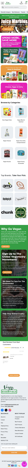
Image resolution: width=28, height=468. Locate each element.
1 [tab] (7, 31)
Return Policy (4, 428)
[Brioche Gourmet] (20, 212)
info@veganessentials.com (11, 404)
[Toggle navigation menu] (2, 3)
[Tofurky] (20, 199)
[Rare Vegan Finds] (7, 111)
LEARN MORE (5, 246)
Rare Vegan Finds (7, 120)
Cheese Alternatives (20, 427)
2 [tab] (10, 31)
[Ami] (7, 185)
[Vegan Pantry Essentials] (21, 153)
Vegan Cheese (7, 140)
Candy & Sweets (19, 433)
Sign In (21, 3)
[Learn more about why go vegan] (14, 263)
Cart (26, 3)
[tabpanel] (14, 26)
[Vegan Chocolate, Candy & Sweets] (21, 132)
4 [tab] (15, 31)
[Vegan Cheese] (7, 132)
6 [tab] (20, 31)
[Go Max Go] (20, 185)
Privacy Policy (4, 431)
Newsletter (3, 437)
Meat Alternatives (19, 430)
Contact (3, 419)
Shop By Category (5, 12)
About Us (3, 417)
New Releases (16, 12)
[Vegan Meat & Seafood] (21, 111)
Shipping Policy (5, 425)
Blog (2, 434)
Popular (23, 12)
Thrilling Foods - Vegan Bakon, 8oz (5, 362)
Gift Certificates (18, 436)
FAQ (2, 422)
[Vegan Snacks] (7, 153)
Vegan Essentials (16, 461)
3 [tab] (12, 31)
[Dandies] (7, 199)
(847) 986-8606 (9, 406)
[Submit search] (2, 7)
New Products (18, 421)
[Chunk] (7, 212)
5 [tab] (17, 31)
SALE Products (18, 424)
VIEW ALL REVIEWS (14, 375)
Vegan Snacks (7, 161)
